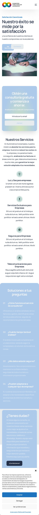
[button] (36, 471)
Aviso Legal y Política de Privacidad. (20, 512)
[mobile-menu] (34, 4)
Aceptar (19, 495)
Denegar (19, 501)
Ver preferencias (19, 507)
